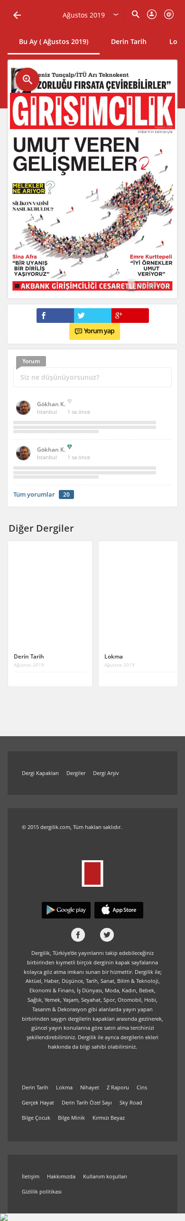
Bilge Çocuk (36, 1117)
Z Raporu (118, 1087)
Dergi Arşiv (106, 772)
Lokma (64, 1087)
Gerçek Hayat (38, 1102)
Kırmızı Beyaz (108, 1117)
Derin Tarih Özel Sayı (87, 1102)
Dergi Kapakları (40, 772)
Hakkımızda (61, 1176)
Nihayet (89, 1087)
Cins (142, 1087)
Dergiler (75, 772)
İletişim (30, 1176)
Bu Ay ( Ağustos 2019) (53, 41)
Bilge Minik (71, 1117)
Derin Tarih (129, 41)
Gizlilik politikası (42, 1191)
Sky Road (131, 1102)
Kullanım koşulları (105, 1176)
